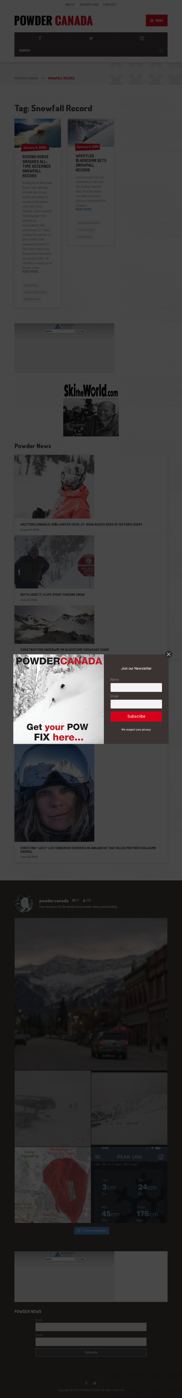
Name (115, 679)
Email (114, 696)
